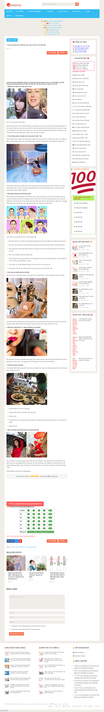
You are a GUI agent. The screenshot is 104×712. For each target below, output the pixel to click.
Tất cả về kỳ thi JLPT (80, 96)
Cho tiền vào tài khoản (80, 148)
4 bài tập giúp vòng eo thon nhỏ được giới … (85, 319)
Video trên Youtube (79, 656)
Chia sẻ (76, 11)
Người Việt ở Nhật (79, 75)
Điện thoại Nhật (77, 706)
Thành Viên (19, 16)
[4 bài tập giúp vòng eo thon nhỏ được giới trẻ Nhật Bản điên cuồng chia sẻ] (57, 563)
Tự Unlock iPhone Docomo (81, 113)
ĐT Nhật (50, 11)
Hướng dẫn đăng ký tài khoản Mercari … (85, 254)
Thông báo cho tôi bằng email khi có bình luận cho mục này (28, 626)
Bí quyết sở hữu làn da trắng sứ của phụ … (85, 359)
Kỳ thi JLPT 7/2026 (80, 67)
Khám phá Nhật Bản (79, 162)
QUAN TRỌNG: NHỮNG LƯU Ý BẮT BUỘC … (86, 282)
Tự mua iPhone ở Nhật (52, 32)
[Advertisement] (36, 68)
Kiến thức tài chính (54, 30)
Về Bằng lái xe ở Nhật (80, 131)
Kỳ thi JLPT (63, 11)
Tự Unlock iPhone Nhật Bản (82, 110)
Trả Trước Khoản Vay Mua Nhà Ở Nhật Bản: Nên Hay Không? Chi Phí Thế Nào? (20, 659)
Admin (9, 48)
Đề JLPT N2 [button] (79, 226)
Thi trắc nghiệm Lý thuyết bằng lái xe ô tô (40, 532)
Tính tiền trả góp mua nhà (82, 48)
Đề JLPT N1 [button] (79, 231)
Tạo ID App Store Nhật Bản (81, 127)
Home (10, 11)
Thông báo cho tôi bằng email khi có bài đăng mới (25, 629)
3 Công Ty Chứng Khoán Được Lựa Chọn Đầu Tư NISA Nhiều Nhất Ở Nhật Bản (55, 686)
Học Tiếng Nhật (78, 89)
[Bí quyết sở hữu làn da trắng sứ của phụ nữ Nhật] (37, 563)
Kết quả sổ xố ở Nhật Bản (81, 78)
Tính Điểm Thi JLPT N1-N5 (82, 46)
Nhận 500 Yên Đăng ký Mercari (54, 21)
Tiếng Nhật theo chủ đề (80, 92)
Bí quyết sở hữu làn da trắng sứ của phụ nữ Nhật (36, 575)
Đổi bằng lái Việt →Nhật (81, 134)
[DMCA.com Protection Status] (4, 711)
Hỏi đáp (97, 706)
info (9, 16)
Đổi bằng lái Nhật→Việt (80, 138)
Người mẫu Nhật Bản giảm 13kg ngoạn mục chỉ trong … (85, 338)
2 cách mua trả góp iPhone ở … (85, 246)
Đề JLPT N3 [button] (79, 222)
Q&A (88, 11)
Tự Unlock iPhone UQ (80, 124)
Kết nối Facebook (79, 652)
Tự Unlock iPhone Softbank (81, 120)
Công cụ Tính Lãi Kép (80, 52)
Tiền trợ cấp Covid (79, 82)
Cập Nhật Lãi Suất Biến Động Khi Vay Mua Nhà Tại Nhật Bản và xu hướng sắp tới (20, 686)
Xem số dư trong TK (80, 152)
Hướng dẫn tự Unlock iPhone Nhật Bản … (85, 268)
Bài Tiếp (62, 53)
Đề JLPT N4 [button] (79, 217)
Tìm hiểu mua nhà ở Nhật (55, 27)
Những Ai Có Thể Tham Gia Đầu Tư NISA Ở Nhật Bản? (54, 692)
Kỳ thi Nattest (78, 99)
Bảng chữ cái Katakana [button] (82, 207)
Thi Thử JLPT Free (53, 23)
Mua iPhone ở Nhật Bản (81, 65)
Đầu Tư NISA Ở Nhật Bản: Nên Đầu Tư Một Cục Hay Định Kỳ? (55, 666)
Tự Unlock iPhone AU (80, 117)
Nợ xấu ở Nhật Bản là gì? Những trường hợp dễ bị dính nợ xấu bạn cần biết (20, 679)
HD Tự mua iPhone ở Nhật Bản (82, 106)
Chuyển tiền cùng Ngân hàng (82, 155)
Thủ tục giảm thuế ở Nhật (82, 63)
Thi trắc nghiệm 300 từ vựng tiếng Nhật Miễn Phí (25, 504)
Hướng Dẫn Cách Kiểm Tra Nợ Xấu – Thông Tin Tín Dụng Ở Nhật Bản (19, 672)
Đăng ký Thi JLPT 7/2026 (53, 25)
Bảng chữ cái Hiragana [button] (82, 203)
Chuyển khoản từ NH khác (81, 159)
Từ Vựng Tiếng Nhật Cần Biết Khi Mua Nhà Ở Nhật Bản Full (20, 692)
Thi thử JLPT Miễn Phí (81, 69)
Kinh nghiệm (67, 706)
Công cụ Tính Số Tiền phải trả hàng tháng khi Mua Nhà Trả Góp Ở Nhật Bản (20, 653)
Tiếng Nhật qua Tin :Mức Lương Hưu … (86, 297)
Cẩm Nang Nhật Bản (9, 704)
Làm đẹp (12, 547)
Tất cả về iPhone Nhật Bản (81, 103)
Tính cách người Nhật (30, 547)
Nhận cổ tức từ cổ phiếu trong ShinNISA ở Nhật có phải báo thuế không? (54, 660)
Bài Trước (52, 53)
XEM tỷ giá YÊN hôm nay (81, 85)
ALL (50, 510)
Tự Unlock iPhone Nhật (52, 34)
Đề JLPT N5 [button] (79, 212)
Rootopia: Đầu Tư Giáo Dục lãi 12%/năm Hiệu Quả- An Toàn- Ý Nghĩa (55, 679)
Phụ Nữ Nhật (12, 40)
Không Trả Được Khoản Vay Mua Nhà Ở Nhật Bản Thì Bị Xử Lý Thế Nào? (20, 666)
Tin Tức (59, 706)
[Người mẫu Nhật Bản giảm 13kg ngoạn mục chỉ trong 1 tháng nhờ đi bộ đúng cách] (16, 563)
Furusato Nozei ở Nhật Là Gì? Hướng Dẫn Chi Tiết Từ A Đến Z (54, 653)
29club (76, 666)
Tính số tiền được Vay (81, 50)
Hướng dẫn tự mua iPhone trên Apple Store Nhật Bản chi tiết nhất (86, 683)
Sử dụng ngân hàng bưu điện (82, 145)
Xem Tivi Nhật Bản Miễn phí (82, 141)
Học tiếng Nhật (35, 11)
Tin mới (20, 11)
